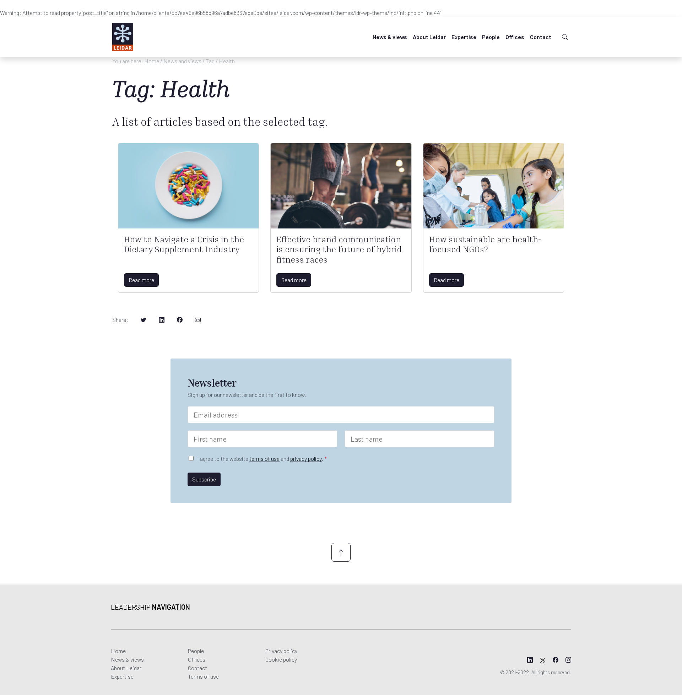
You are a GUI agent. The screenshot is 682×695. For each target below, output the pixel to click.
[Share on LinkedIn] (161, 320)
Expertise (463, 36)
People (491, 36)
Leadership (150, 607)
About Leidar (429, 36)
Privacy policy (281, 650)
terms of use (264, 458)
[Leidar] (122, 37)
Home (151, 61)
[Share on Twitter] (143, 320)
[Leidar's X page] (542, 660)
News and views (182, 61)
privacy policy (306, 458)
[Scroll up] (341, 552)
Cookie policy (281, 659)
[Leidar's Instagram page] (568, 660)
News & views (390, 36)
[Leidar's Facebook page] (555, 660)
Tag (210, 61)
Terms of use (203, 676)
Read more (141, 279)
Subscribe (204, 479)
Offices (514, 36)
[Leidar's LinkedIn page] (530, 660)
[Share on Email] (197, 320)
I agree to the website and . (262, 458)
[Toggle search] (565, 37)
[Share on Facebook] (179, 320)
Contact (540, 36)
